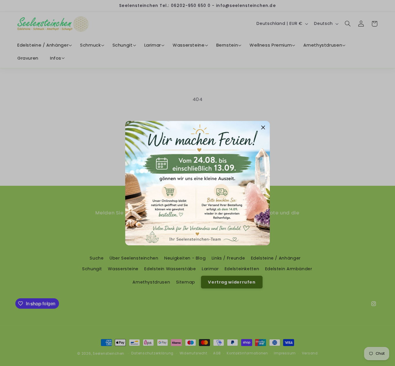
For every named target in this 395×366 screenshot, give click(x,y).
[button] (263, 127)
